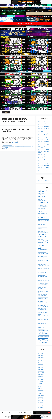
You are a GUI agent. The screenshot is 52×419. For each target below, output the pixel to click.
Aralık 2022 (40, 405)
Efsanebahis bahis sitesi (43, 210)
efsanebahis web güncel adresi (42, 308)
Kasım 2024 (40, 365)
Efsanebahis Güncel (43, 253)
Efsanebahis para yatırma (42, 288)
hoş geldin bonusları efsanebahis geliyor (43, 336)
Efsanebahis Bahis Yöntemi (44, 128)
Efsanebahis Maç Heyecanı (44, 167)
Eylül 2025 (40, 355)
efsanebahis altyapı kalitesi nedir (8, 146)
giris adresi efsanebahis (41, 328)
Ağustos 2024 (41, 371)
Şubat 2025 (40, 360)
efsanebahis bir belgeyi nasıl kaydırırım (43, 214)
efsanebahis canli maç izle (43, 219)
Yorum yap (5, 148)
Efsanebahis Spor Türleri (43, 137)
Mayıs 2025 (40, 358)
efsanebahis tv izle (41, 305)
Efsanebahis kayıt (42, 272)
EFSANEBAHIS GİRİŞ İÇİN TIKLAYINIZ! (26, 23)
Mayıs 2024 (40, 376)
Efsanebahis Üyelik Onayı (43, 165)
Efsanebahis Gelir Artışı (43, 133)
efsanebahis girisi (43, 240)
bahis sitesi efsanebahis (41, 192)
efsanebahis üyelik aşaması (42, 323)
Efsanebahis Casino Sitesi (42, 235)
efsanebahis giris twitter (44, 242)
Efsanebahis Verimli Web (43, 154)
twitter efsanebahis (43, 340)
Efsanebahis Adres (42, 200)
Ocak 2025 (40, 362)
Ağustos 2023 (41, 391)
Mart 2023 (40, 400)
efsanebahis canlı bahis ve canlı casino (43, 220)
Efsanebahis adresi (43, 202)
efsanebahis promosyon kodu (43, 292)
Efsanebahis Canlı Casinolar (44, 141)
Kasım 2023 (40, 386)
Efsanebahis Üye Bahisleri (43, 159)
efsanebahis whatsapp (43, 311)
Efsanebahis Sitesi (43, 297)
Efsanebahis (40, 124)
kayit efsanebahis (43, 338)
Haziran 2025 (41, 357)
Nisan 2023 (40, 398)
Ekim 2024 (40, 367)
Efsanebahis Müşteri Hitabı (43, 163)
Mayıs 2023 (40, 397)
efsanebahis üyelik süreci (41, 324)
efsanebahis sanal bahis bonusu (42, 294)
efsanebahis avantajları (42, 205)
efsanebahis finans (40, 239)
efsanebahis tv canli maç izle (43, 303)
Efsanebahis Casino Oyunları (43, 232)
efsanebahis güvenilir (42, 257)
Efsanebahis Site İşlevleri (43, 149)
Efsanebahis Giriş (42, 123)
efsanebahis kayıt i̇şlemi (42, 276)
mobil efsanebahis (41, 339)
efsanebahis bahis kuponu (41, 208)
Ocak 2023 (40, 404)
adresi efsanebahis (43, 190)
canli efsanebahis (42, 194)
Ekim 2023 (40, 388)
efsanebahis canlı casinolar (41, 224)
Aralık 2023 (40, 384)
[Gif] (26, 54)
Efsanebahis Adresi (42, 121)
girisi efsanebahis (42, 332)
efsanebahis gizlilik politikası (42, 252)
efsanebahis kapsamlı (41, 269)
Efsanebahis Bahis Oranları (43, 170)
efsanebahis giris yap (42, 243)
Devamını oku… (15, 142)
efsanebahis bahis (43, 206)
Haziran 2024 (41, 374)
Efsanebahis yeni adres (42, 313)
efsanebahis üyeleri (41, 320)
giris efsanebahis (43, 330)
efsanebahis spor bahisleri (42, 299)
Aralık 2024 (40, 364)
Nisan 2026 (40, 353)
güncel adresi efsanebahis (43, 335)
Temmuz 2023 (41, 393)
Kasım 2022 (40, 407)
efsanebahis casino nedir (41, 231)
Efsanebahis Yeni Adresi (43, 315)
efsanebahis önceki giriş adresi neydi (43, 319)
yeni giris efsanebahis (43, 342)
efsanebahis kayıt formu (41, 275)
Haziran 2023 (41, 395)
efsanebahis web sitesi (42, 309)
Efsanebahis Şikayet (41, 325)
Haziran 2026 (41, 352)
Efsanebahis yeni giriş (42, 316)
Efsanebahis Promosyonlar (7, 145)
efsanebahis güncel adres (43, 255)
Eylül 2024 (40, 369)
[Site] (13, 39)
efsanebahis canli (43, 217)
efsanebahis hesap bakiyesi (42, 264)
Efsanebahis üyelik (42, 321)
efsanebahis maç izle (43, 280)
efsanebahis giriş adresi (42, 249)
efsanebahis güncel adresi (42, 256)
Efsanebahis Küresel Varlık (43, 144)
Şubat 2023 (40, 402)
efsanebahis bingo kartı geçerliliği (42, 213)
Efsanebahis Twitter (43, 306)
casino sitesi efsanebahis (41, 197)
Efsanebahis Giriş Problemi (43, 169)
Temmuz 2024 (41, 372)
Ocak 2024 (40, 383)
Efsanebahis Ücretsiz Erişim (44, 126)
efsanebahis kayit (42, 270)
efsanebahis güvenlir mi (43, 260)
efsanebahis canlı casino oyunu (42, 225)
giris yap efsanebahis (43, 333)
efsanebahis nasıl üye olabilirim (42, 284)
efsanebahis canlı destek (42, 227)
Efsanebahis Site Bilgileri (43, 139)
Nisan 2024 (40, 378)
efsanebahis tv (40, 301)
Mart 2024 (40, 379)
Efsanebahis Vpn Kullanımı (43, 143)
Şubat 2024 (40, 381)
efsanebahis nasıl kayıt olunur (43, 283)
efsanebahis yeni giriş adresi (42, 318)
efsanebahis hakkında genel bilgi (42, 261)
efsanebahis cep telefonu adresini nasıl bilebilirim (23, 146)
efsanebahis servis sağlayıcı (42, 295)
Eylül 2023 (40, 390)
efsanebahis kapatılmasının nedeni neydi (43, 268)
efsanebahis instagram (43, 265)
